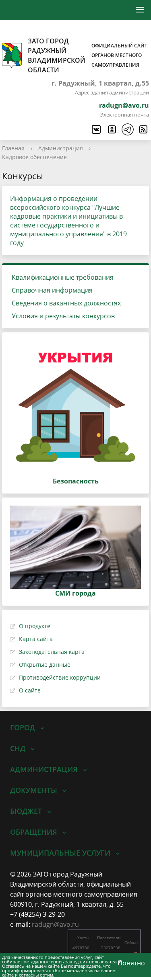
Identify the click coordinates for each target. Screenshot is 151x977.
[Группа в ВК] (96, 129)
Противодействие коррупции (60, 677)
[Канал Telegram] (127, 129)
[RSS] (143, 129)
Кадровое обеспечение (34, 157)
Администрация (60, 148)
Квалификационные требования (63, 277)
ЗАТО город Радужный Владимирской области (87, 55)
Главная (13, 148)
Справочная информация (52, 290)
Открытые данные (44, 664)
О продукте (34, 626)
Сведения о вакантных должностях (66, 303)
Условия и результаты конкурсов (63, 315)
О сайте (30, 690)
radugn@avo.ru (124, 105)
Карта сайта (36, 639)
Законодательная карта (52, 651)
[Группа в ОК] (111, 129)
